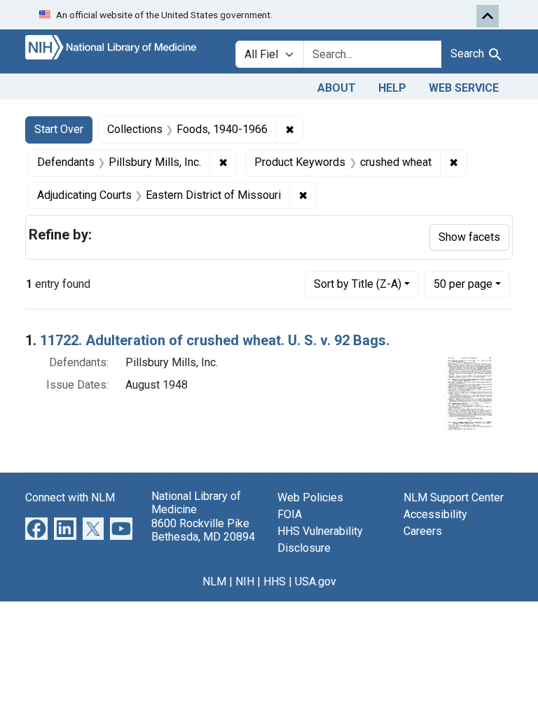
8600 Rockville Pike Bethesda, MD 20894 (203, 530)
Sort (357, 284)
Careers (423, 531)
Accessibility (435, 514)
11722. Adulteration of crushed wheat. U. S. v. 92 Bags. (214, 340)
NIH (244, 581)
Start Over (58, 129)
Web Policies (310, 497)
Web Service (464, 88)
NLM (214, 581)
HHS (274, 581)
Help (392, 88)
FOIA (289, 514)
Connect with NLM (70, 497)
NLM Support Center (454, 497)
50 (463, 284)
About (336, 88)
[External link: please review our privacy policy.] (36, 528)
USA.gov (315, 581)
